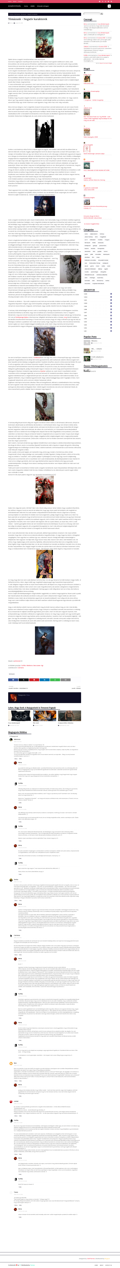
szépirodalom (94, 234)
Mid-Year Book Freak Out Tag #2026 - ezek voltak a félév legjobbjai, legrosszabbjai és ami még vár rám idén (98, 118)
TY (20, 1265)
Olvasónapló (87, 178)
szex (86, 263)
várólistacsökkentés (101, 275)
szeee (38, 666)
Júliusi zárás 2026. (89, 190)
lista (94, 251)
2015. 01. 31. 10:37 (22, 764)
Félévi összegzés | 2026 (91, 137)
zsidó (108, 266)
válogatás (103, 272)
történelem (93, 240)
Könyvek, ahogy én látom (91, 216)
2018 (98, 309)
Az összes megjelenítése (91, 224)
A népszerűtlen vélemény (65, 723)
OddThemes (91, 1259)
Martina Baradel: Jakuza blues (93, 218)
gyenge (95, 245)
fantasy (102, 234)
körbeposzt (87, 245)
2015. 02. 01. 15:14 (22, 847)
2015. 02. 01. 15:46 (22, 1181)
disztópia (87, 257)
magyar (107, 240)
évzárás (93, 248)
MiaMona (29, 666)
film (93, 257)
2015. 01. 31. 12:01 (22, 906)
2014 (98, 322)
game (92, 266)
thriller (94, 242)
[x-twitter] (103, 1)
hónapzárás (101, 248)
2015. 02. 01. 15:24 (22, 1025)
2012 (98, 328)
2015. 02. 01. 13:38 (18, 1122)
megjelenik (103, 237)
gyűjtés (99, 251)
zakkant (86, 46)
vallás (103, 266)
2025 (97, 294)
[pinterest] (108, 1)
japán (86, 254)
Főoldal (11, 14)
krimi (96, 237)
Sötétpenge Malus (21, 317)
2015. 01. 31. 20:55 (18, 1103)
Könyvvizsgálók (88, 145)
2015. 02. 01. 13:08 (22, 828)
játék (91, 254)
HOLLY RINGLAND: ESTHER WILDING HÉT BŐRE (96, 170)
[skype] (111, 1)
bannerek (87, 280)
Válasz (15, 758)
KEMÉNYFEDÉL (14, 6)
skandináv (87, 251)
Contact (20, 1)
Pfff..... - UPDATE (96, 349)
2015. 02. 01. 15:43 (22, 1047)
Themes (32, 1265)
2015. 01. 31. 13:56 (22, 785)
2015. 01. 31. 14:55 (22, 809)
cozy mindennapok (103, 24)
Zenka (16, 879)
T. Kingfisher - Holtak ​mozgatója (93, 100)
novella (87, 272)
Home (9, 1)
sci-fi (86, 240)
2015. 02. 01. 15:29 (22, 1160)
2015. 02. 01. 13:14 (22, 996)
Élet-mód (36, 723)
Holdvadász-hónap (94, 263)
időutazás (100, 242)
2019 (98, 306)
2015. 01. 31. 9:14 (17, 741)
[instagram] (105, 1)
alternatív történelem (90, 269)
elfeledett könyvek (89, 275)
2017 (98, 312)
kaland (87, 248)
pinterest (17, 661)
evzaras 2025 (101, 38)
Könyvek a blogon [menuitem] (43, 6)
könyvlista (87, 283)
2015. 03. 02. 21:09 (18, 1194)
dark (93, 280)
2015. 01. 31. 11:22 (18, 881)
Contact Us (108, 1265)
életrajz (100, 269)
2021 (97, 300)
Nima (11, 23)
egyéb (106, 269)
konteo (107, 280)
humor (105, 251)
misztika (100, 240)
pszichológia (94, 272)
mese (97, 257)
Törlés (20, 758)
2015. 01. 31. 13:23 (18, 1065)
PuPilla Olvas (87, 75)
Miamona (17, 739)
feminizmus (100, 280)
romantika (98, 254)
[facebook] (100, 1)
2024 (86, 277)
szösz (86, 234)
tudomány (100, 277)
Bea (34, 666)
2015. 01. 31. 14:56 (22, 1087)
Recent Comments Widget (106, 63)
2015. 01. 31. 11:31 (17, 937)
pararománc (102, 245)
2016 (98, 315)
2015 (98, 319)
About (14, 1)
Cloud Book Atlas (89, 161)
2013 (98, 325)
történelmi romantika (90, 260)
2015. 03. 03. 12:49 (22, 1211)
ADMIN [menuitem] (32, 6)
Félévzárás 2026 (88, 83)
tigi (42, 666)
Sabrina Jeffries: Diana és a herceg (94, 180)
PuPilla (23, 666)
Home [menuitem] (26, 6)
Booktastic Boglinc (89, 198)
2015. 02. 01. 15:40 (22, 865)
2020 (98, 303)
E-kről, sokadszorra (97, 357)
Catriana (21, 668)
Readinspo (87, 128)
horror (97, 266)
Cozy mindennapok (14, 723)
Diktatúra (94, 341)
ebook (86, 266)
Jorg (65, 317)
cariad (16, 1101)
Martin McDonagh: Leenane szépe (94, 154)
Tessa (16, 1192)
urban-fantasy (89, 237)
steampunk (106, 254)
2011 (98, 331)
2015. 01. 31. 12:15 (22, 961)
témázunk (17, 14)
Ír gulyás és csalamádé (91, 188)
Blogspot (107, 1259)
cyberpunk (105, 263)
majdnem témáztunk (98, 283)
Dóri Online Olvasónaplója (91, 91)
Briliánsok (37, 358)
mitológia (92, 277)
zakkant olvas (88, 108)
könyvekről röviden (103, 260)
